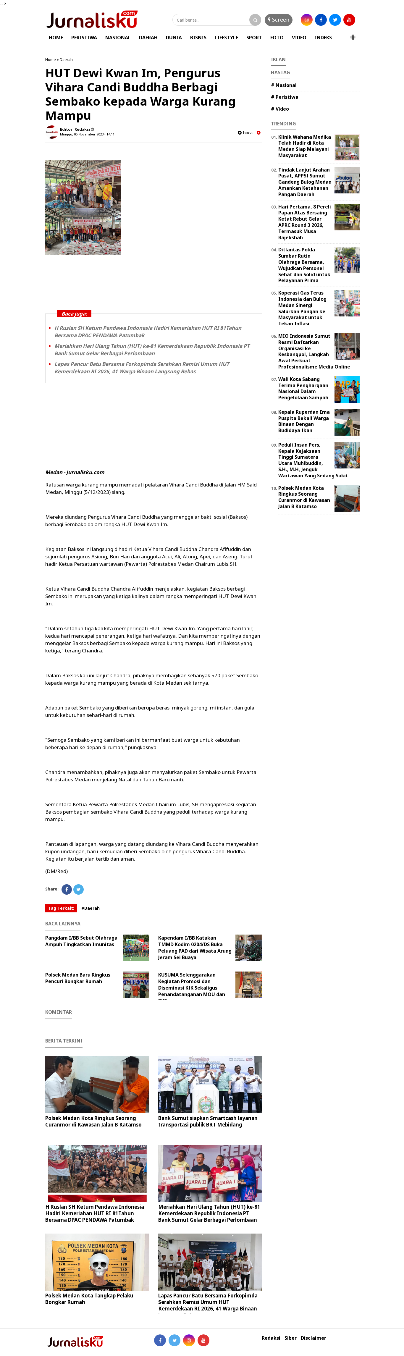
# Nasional (284, 85)
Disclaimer (313, 1338)
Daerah (66, 59)
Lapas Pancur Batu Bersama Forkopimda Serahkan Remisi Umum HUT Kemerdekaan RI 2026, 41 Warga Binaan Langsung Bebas (141, 368)
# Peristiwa (284, 97)
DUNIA (174, 37)
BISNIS (198, 37)
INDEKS (323, 37)
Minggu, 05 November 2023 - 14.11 (87, 134)
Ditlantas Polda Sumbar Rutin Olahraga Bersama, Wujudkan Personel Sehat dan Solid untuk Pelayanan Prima (304, 265)
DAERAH (148, 37)
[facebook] (321, 20)
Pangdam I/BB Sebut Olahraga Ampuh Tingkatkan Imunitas (81, 941)
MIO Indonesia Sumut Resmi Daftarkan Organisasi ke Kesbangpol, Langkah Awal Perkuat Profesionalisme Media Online (314, 351)
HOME (56, 37)
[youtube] (349, 20)
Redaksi (271, 1338)
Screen (280, 19)
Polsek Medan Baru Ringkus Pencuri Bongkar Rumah (77, 978)
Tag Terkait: (61, 908)
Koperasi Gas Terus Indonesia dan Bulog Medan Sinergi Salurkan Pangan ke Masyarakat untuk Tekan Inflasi (302, 308)
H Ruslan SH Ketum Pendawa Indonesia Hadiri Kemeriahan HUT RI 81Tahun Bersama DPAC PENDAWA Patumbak (94, 1213)
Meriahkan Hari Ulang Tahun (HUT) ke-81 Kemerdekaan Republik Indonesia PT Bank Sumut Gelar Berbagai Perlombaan (152, 349)
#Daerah (90, 908)
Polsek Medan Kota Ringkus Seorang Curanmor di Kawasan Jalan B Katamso (93, 1121)
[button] (353, 35)
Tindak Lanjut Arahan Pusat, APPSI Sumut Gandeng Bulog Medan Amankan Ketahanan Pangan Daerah (305, 182)
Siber (291, 1338)
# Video (280, 109)
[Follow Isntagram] (189, 1340)
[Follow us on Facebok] (160, 1340)
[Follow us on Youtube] (203, 1340)
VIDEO (299, 37)
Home (50, 59)
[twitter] (335, 20)
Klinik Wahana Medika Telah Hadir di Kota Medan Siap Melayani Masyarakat (304, 146)
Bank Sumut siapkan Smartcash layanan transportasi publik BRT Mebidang (208, 1121)
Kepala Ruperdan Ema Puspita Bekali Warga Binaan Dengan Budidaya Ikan (304, 421)
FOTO (277, 37)
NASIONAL (118, 37)
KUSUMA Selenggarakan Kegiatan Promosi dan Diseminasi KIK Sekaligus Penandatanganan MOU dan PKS (191, 988)
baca (247, 132)
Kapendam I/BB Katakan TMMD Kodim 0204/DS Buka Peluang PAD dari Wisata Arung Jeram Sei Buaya (195, 948)
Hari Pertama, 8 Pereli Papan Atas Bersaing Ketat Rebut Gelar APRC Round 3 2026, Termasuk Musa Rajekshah (304, 222)
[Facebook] (67, 889)
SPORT (254, 37)
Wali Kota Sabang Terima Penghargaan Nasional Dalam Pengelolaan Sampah (303, 388)
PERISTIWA (84, 37)
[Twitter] (78, 889)
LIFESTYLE (226, 37)
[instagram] (307, 20)
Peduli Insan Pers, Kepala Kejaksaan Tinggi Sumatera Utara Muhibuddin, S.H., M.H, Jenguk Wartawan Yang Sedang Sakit (313, 460)
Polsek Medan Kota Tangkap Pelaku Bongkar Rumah (89, 1298)
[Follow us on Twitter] (174, 1340)
